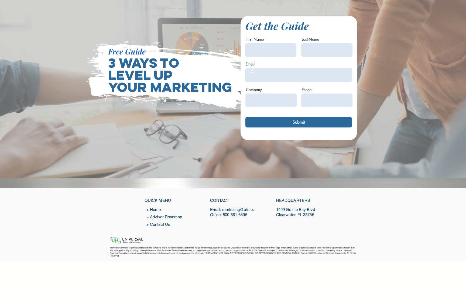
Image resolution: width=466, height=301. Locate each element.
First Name (255, 39)
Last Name (310, 39)
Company (254, 90)
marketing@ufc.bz (238, 209)
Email (250, 64)
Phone (306, 90)
